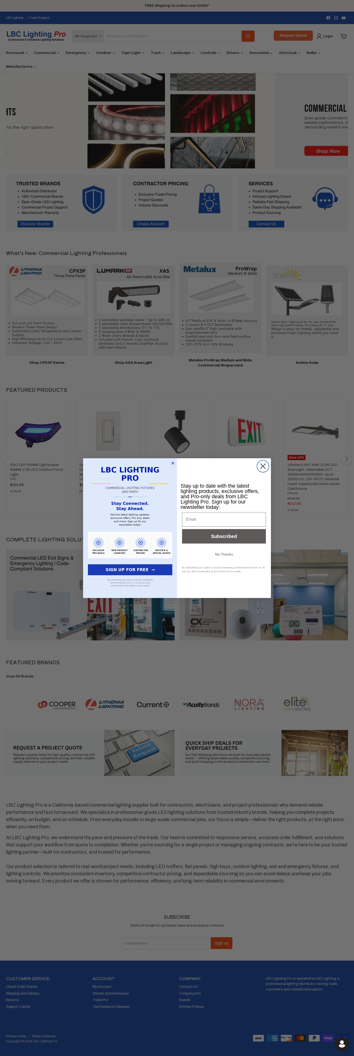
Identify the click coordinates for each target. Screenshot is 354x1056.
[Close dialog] (263, 466)
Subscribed (224, 536)
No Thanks (224, 554)
